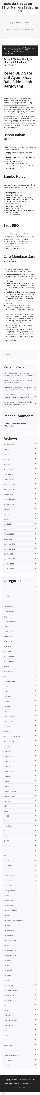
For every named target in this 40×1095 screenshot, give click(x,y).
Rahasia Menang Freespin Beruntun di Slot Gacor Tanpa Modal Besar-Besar (19, 403)
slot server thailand (11, 990)
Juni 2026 (7, 454)
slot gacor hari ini (10, 950)
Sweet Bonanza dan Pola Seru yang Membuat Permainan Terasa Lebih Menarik (19, 374)
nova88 (6, 816)
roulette (7, 851)
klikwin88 (7, 731)
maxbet (6, 786)
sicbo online (8, 881)
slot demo (7, 925)
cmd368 (7, 666)
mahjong (7, 751)
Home (9, 29)
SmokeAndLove (9, 52)
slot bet (6, 896)
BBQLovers (7, 50)
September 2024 (10, 559)
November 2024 (10, 549)
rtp (5, 856)
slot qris (7, 980)
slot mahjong (8, 970)
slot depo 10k (9, 931)
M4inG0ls (8, 48)
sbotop (6, 871)
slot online (7, 975)
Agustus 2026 (9, 444)
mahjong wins (9, 771)
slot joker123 (8, 965)
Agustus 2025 (9, 504)
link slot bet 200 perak (12, 736)
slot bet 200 (8, 906)
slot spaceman (9, 995)
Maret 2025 (8, 529)
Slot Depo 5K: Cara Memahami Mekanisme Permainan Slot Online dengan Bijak (19, 396)
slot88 (6, 1010)
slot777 (6, 1005)
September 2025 (10, 499)
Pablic (6, 821)
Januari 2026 (8, 479)
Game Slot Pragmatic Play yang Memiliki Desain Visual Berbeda (18, 381)
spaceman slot (9, 1025)
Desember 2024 (10, 544)
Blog (5, 617)
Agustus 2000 (9, 569)
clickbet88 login (9, 661)
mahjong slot (8, 756)
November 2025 (10, 489)
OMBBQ (13, 50)
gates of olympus (10, 681)
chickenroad (8, 641)
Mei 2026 (7, 459)
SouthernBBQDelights (21, 52)
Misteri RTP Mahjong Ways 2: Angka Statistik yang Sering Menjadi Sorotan (20, 389)
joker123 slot (8, 721)
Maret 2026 (8, 469)
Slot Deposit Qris (10, 940)
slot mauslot (8, 354)
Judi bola (7, 726)
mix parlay (7, 801)
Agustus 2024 (9, 564)
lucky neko (7, 746)
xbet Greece (8, 1060)
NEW (5, 806)
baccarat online (9, 612)
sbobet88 (7, 866)
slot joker (7, 960)
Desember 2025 (10, 484)
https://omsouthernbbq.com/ (15, 105)
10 (5, 592)
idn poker (7, 696)
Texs (5, 1040)
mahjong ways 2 (9, 766)
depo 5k (7, 676)
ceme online (8, 636)
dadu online (8, 671)
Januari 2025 (8, 539)
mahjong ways (9, 761)
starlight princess (10, 1035)
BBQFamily (30, 48)
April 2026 (7, 464)
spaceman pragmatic (11, 1020)
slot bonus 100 (9, 915)
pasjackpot (8, 826)
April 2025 (7, 524)
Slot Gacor (7, 945)
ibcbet (6, 691)
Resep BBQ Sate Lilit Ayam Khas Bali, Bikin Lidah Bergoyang (18, 62)
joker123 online (9, 716)
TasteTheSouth (9, 54)
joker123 (7, 711)
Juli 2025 (7, 509)
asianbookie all (9, 607)
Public (6, 836)
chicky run (7, 646)
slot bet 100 (8, 901)
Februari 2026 (9, 474)
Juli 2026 (7, 449)
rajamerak (7, 846)
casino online (8, 631)
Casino (6, 627)
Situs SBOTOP (9, 886)
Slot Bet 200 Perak (10, 911)
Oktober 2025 (9, 494)
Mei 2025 (7, 519)
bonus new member (11, 622)
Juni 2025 (7, 514)
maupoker (7, 776)
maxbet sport (9, 796)
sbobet (6, 861)
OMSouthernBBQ (22, 50)
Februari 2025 (9, 534)
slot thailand (8, 1000)
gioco (6, 686)
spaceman (7, 1015)
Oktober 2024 (9, 554)
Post (5, 831)
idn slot (6, 701)
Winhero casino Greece (12, 1055)
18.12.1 (6, 597)
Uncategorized (19, 48)
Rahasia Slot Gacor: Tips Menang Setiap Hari (19, 7)
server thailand (9, 876)
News (6, 811)
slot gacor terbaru (10, 955)
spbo (5, 1030)
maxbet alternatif (10, 791)
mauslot (6, 781)
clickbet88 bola (9, 656)
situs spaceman (9, 891)
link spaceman (9, 741)
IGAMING (7, 706)
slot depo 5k (8, 935)
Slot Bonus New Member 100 (14, 921)
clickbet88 (7, 651)
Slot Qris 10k (8, 985)
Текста (6, 1065)
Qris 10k (7, 841)
